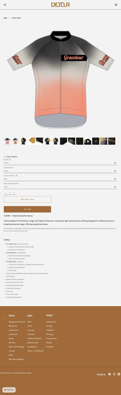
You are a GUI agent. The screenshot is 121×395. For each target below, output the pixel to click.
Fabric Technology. (16, 347)
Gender (6, 159)
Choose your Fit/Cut (9, 175)
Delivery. (12, 343)
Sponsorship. (32, 343)
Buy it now (27, 209)
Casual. (49, 343)
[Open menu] (7, 4)
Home (5, 18)
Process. (31, 330)
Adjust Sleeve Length (10, 183)
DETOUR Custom (7, 373)
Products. (50, 347)
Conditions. (32, 347)
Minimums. (13, 326)
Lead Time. (13, 334)
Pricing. (12, 351)
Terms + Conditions (35, 351)
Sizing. (11, 339)
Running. (49, 334)
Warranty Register (16, 359)
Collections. (14, 330)
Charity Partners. (34, 339)
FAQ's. (11, 355)
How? (29, 326)
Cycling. (49, 326)
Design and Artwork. (17, 322)
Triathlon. (50, 330)
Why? (29, 322)
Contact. (31, 334)
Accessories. (51, 339)
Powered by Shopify (24, 373)
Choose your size (8, 167)
